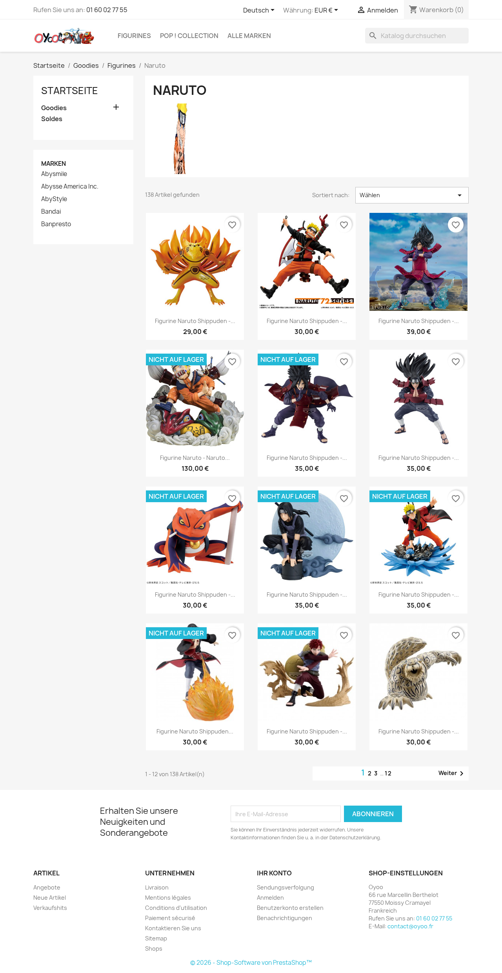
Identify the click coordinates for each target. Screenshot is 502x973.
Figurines (134, 35)
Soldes (51, 119)
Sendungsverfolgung (285, 887)
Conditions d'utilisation (176, 907)
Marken (53, 164)
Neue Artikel (49, 897)
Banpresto (56, 224)
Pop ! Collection (189, 35)
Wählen (412, 195)
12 (388, 773)
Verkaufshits (50, 907)
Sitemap (156, 938)
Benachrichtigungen (284, 918)
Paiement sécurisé (170, 918)
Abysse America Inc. (69, 187)
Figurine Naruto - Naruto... (195, 457)
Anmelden (270, 897)
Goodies (54, 108)
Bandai (51, 212)
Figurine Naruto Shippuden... (194, 731)
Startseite (69, 90)
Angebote (46, 887)
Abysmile (54, 174)
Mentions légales (168, 897)
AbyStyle (54, 199)
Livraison (157, 887)
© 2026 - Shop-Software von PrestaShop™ (251, 962)
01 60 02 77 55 (106, 9)
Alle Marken (249, 35)
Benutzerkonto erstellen (290, 907)
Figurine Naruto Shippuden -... (195, 321)
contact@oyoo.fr (410, 926)
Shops (153, 948)
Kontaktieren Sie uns (173, 928)
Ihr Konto (274, 873)
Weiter (452, 773)
